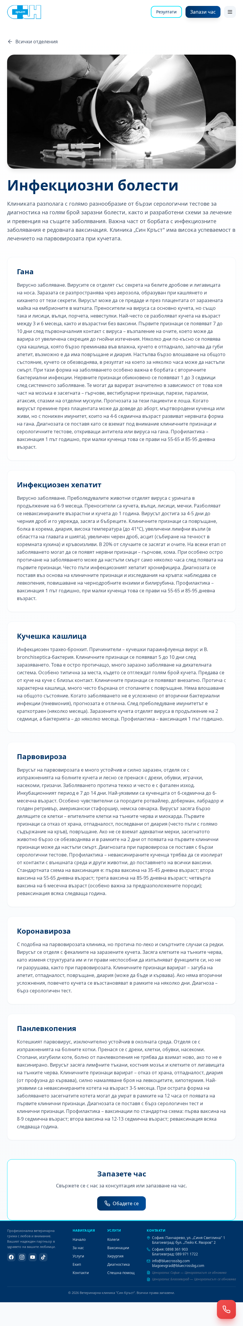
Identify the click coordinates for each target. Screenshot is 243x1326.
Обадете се (126, 1203)
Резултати (166, 12)
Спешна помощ (121, 1272)
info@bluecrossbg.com (171, 1260)
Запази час (203, 12)
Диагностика (118, 1264)
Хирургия (115, 1256)
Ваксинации (118, 1247)
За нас (78, 1247)
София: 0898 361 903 (170, 1249)
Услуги (78, 1256)
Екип (77, 1264)
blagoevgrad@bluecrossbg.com (178, 1265)
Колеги (113, 1239)
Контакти (81, 1272)
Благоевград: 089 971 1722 (175, 1254)
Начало (79, 1239)
